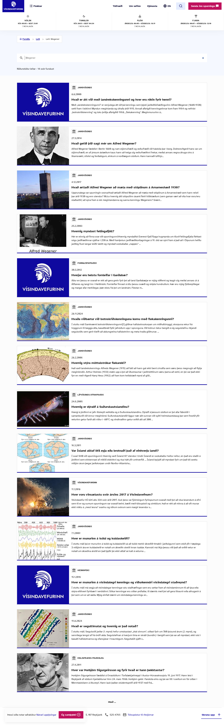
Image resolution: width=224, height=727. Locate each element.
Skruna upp (208, 714)
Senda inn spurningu (203, 6)
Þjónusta (152, 6)
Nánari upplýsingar (46, 714)
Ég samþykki (69, 714)
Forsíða (26, 39)
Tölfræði (117, 6)
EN (169, 6)
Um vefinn (135, 6)
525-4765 (115, 714)
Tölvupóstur (141, 714)
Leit (38, 39)
